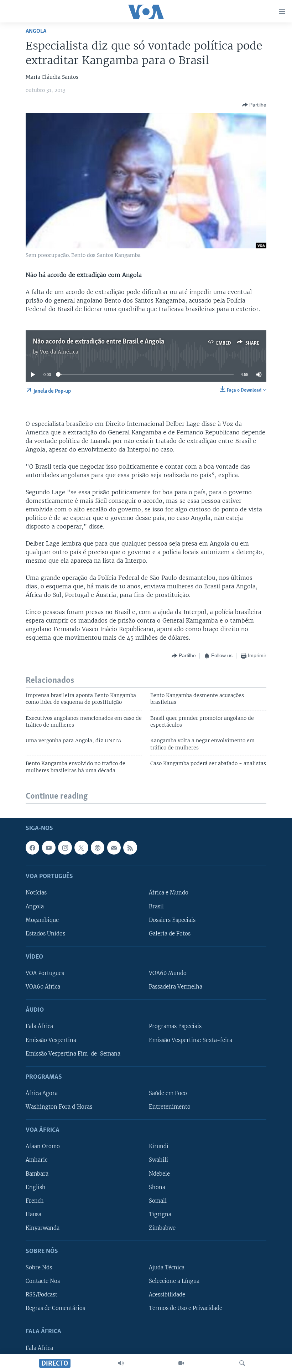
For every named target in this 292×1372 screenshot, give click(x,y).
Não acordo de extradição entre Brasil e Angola (98, 341)
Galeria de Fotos (170, 933)
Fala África (39, 1026)
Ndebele (159, 1174)
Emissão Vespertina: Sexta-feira (190, 1040)
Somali (158, 1201)
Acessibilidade (167, 1295)
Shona (157, 1187)
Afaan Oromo (43, 1147)
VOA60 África (43, 987)
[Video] (181, 1363)
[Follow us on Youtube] (49, 848)
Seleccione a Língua (174, 1281)
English (36, 1187)
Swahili (158, 1160)
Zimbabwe (162, 1228)
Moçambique (42, 920)
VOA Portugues (45, 973)
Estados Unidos (45, 933)
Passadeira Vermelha (175, 987)
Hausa (33, 1214)
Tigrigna (160, 1214)
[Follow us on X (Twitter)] (81, 848)
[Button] (254, 104)
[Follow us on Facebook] (32, 848)
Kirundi (158, 1147)
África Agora (42, 1093)
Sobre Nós (39, 1267)
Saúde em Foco (168, 1093)
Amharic (36, 1160)
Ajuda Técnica (166, 1267)
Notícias (36, 893)
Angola (36, 31)
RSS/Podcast (41, 1295)
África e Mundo (168, 893)
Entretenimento (170, 1107)
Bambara (37, 1174)
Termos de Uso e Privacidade (185, 1308)
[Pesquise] (242, 1363)
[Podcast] (97, 848)
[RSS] (130, 848)
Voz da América (59, 352)
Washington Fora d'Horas (59, 1107)
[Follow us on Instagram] (65, 848)
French (35, 1201)
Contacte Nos (43, 1281)
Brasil (156, 906)
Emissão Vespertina (51, 1040)
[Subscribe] (114, 848)
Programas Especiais (175, 1026)
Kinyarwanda (42, 1228)
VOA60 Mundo (168, 973)
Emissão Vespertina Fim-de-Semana (73, 1054)
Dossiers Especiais (172, 920)
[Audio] (120, 1363)
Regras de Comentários (55, 1308)
